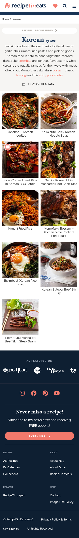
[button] (74, 6)
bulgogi (21, 75)
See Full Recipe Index (38, 30)
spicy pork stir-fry (51, 75)
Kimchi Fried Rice (20, 228)
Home (5, 19)
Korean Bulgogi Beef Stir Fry (59, 291)
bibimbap (24, 61)
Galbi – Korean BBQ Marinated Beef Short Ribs (59, 182)
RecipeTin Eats (25, 6)
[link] (39, 436)
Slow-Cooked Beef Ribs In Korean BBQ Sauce (20, 182)
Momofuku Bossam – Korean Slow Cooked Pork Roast (59, 232)
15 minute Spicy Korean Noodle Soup (58, 133)
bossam (57, 70)
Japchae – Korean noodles (20, 133)
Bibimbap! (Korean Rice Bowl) (20, 282)
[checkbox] (39, 84)
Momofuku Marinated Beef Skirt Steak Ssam (20, 339)
